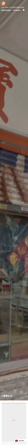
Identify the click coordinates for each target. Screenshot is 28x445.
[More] (24, 10)
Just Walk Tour (6, 7)
